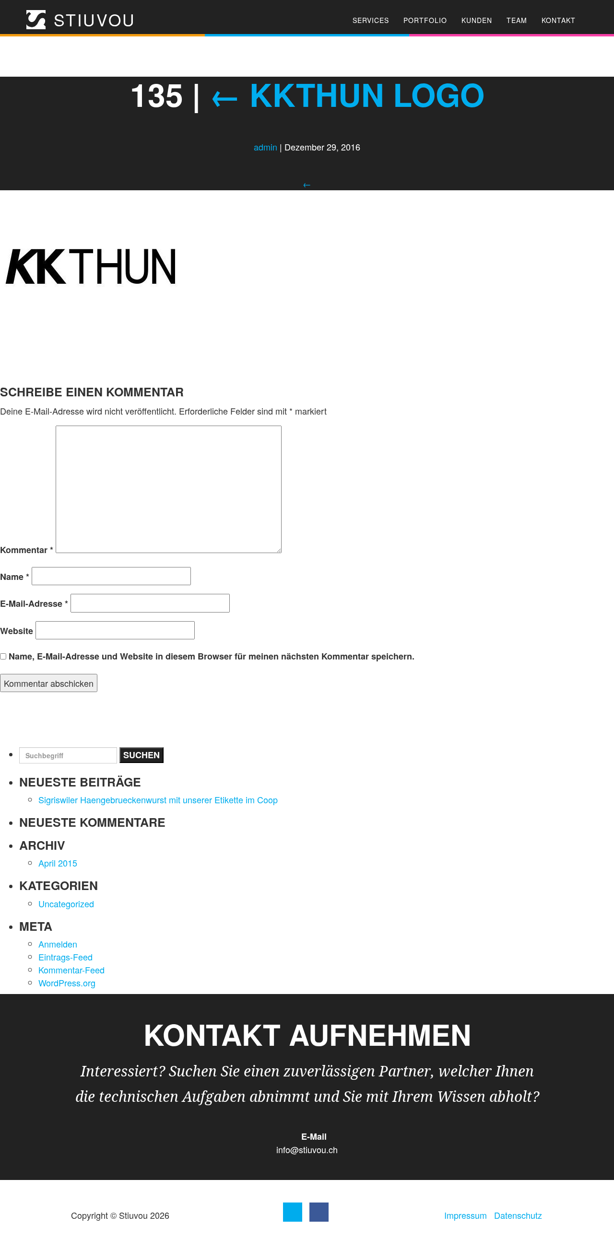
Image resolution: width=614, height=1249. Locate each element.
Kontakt (559, 20)
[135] (92, 265)
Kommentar (26, 550)
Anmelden (57, 943)
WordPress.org (66, 982)
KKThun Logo (346, 93)
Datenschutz (518, 1215)
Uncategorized (66, 903)
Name (14, 576)
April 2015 (57, 862)
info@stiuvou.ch (307, 1149)
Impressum (465, 1215)
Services (371, 20)
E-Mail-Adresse (34, 603)
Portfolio (425, 20)
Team (517, 20)
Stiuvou (92, 19)
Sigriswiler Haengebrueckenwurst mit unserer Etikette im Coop (158, 799)
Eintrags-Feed (65, 956)
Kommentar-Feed (71, 969)
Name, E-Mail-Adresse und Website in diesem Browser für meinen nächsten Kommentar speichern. (211, 656)
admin (265, 146)
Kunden (476, 20)
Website (16, 630)
